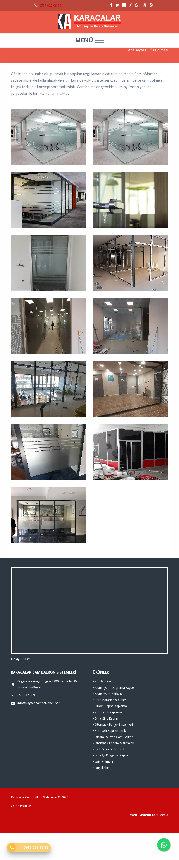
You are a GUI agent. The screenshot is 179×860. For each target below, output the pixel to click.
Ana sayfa (136, 50)
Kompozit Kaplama (108, 712)
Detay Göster (20, 659)
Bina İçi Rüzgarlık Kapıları (112, 755)
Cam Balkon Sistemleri (110, 700)
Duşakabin (102, 768)
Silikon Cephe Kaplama (110, 706)
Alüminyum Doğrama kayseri (115, 688)
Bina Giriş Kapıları (106, 718)
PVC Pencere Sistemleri (110, 749)
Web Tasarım (140, 815)
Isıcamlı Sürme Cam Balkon (113, 737)
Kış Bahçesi (102, 681)
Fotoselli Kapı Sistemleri (111, 730)
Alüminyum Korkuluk (109, 694)
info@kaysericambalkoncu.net (38, 703)
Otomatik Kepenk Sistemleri (114, 743)
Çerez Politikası (21, 806)
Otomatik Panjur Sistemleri (113, 724)
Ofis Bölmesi (103, 761)
